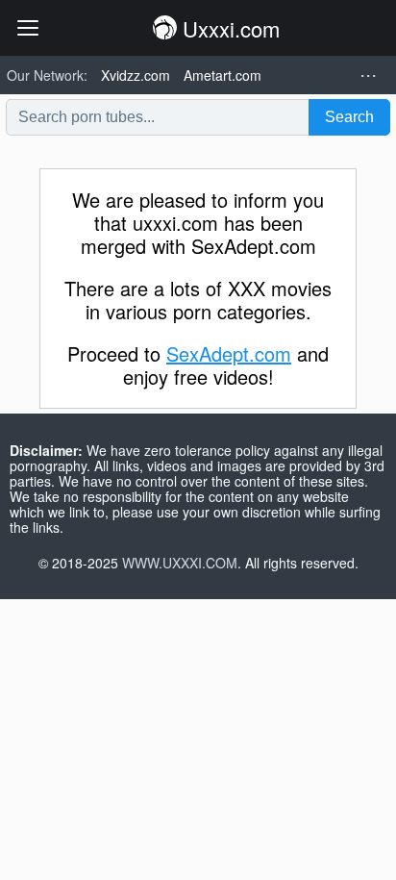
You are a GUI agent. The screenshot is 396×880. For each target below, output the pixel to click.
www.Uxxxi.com (179, 562)
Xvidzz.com (135, 75)
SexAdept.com (228, 353)
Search (349, 117)
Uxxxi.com (228, 28)
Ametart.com (222, 75)
